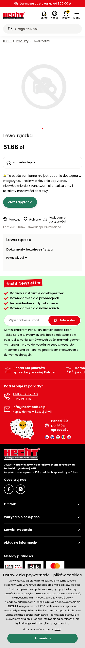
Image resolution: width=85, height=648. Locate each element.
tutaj (58, 629)
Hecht (7, 41)
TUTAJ (12, 606)
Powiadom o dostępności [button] (57, 219)
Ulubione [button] (35, 220)
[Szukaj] (10, 29)
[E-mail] (7, 409)
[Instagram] (20, 489)
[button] (76, 15)
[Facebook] (8, 489)
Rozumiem (43, 638)
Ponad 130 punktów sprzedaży (59, 425)
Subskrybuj (68, 320)
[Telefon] (7, 396)
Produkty (22, 41)
